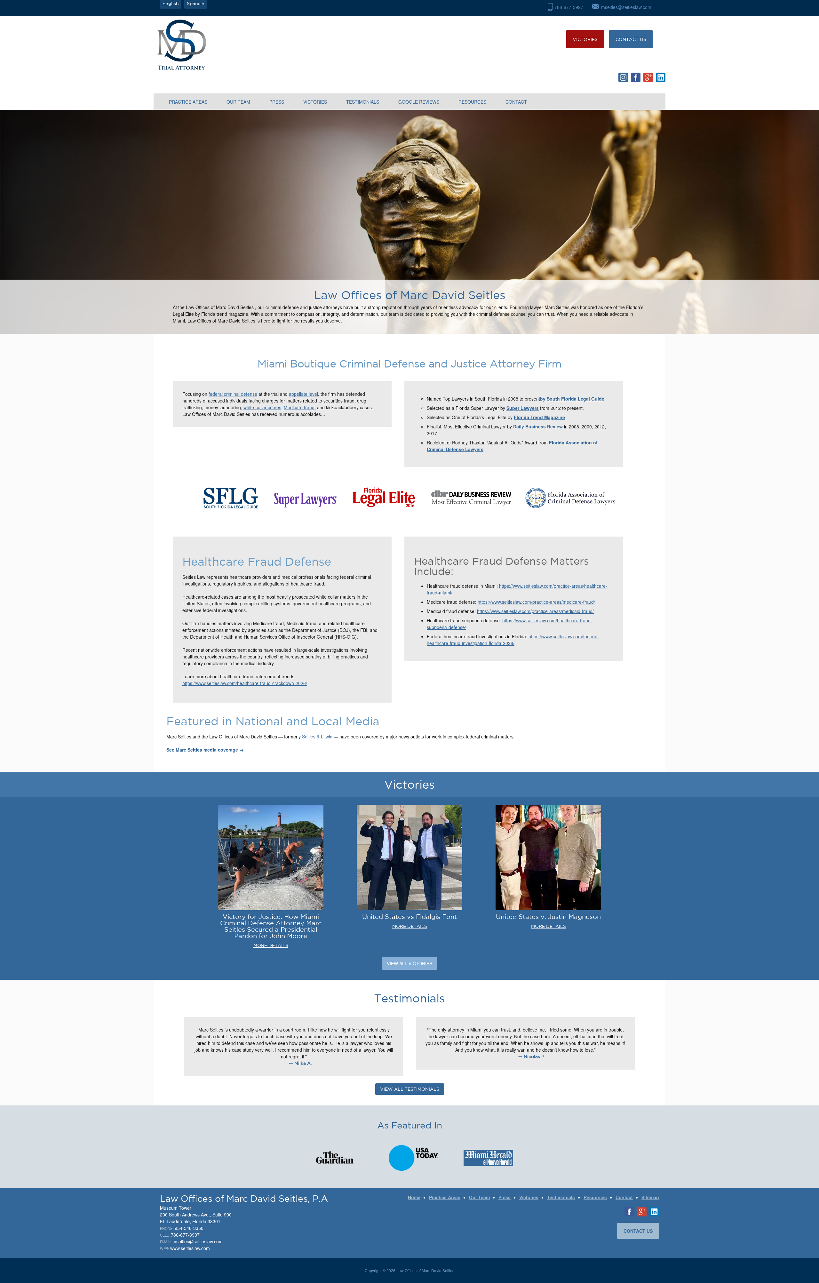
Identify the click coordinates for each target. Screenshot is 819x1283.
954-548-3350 (189, 1228)
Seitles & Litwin (317, 736)
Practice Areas (188, 102)
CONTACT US (631, 39)
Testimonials (362, 102)
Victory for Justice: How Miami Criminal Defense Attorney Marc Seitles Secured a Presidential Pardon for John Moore (271, 926)
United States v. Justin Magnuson (548, 916)
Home (414, 1197)
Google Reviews (418, 102)
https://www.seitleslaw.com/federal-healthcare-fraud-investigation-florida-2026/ (513, 639)
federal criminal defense (233, 394)
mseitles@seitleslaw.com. (627, 7)
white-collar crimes (262, 407)
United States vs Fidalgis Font (409, 916)
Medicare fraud (299, 407)
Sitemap (650, 1197)
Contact (516, 102)
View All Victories (409, 963)
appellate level (303, 394)
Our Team (238, 102)
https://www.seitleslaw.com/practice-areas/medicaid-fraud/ (535, 611)
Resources (472, 102)
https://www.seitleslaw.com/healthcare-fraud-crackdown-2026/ (244, 683)
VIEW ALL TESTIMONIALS (409, 1089)
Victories (585, 39)
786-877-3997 (568, 7)
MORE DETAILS (270, 945)
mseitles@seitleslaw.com (197, 1241)
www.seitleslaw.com (190, 1248)
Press (276, 102)
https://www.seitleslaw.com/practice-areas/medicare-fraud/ (536, 602)
